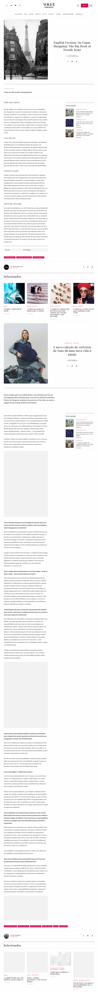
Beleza (31, 14)
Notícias (57, 306)
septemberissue (38, 257)
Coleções (76, 343)
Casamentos (79, 14)
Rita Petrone (73, 360)
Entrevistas (68, 343)
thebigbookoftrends (24, 257)
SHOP (84, 5)
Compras (80, 306)
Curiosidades (54, 969)
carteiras (63, 926)
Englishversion (9, 257)
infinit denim (47, 926)
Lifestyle (38, 14)
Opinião (58, 14)
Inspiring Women (68, 14)
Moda (26, 14)
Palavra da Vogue (81, 109)
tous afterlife (35, 926)
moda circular (23, 926)
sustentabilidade (10, 926)
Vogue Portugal (73, 56)
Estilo (45, 14)
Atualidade (18, 14)
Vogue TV (51, 14)
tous (55, 926)
